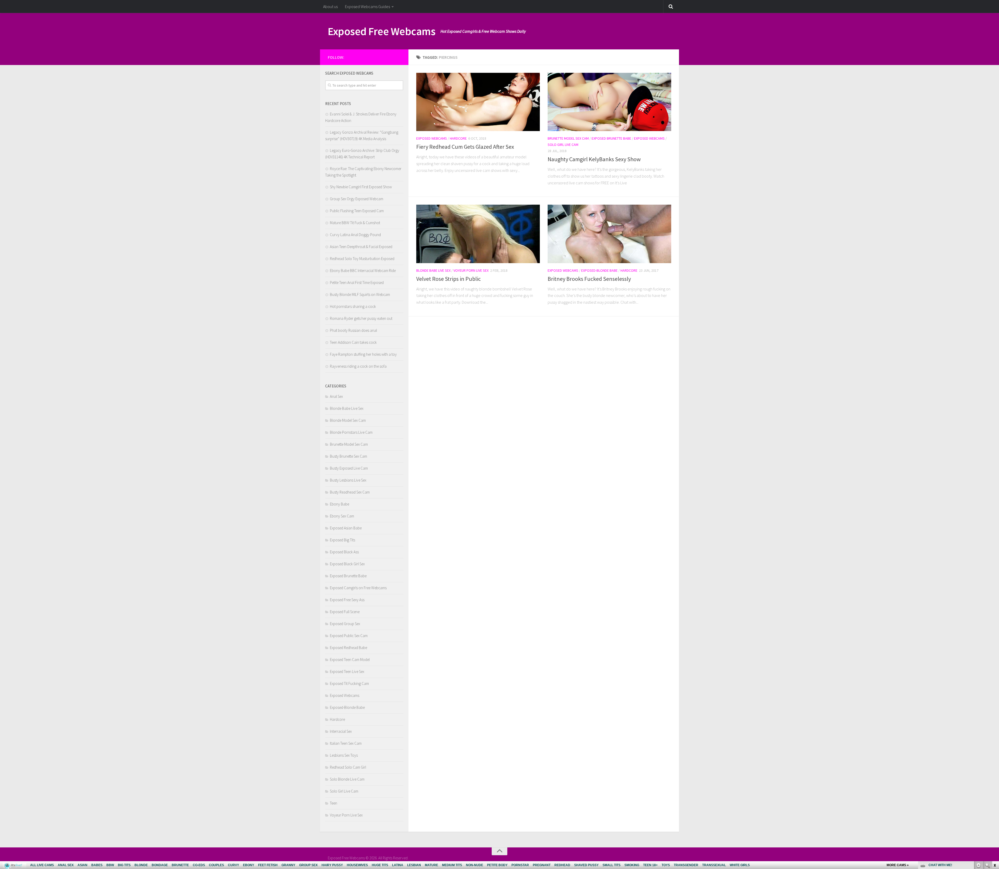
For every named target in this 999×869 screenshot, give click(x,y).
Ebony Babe (339, 504)
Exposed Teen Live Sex (347, 671)
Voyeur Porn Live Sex (471, 270)
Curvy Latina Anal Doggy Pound (355, 234)
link (994, 787)
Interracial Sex (341, 731)
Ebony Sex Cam (342, 516)
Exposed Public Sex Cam (349, 635)
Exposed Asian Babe (346, 528)
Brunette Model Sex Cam (568, 138)
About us (330, 6)
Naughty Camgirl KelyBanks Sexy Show (594, 159)
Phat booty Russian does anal (353, 330)
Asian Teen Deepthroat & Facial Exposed (361, 246)
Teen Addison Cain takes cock (353, 342)
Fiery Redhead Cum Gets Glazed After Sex (465, 146)
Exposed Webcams (431, 138)
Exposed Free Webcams (381, 31)
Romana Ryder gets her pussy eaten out (361, 318)
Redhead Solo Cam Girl (348, 767)
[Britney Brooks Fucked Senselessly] (609, 234)
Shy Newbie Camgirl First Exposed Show (361, 186)
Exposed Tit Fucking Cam (349, 683)
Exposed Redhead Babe (348, 647)
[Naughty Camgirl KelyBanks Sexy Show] (609, 102)
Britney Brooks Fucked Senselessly (589, 278)
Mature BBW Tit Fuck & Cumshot (355, 222)
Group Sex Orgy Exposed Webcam (356, 198)
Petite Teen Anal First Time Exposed (357, 282)
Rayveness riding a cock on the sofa (358, 366)
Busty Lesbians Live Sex (348, 480)
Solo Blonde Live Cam (347, 779)
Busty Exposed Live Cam (349, 468)
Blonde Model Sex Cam (348, 420)
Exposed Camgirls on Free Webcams (358, 587)
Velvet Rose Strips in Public (448, 278)
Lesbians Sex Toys (344, 755)
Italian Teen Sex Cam (346, 743)
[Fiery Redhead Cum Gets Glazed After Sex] (478, 102)
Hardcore (458, 138)
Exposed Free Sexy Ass (347, 599)
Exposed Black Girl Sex (347, 563)
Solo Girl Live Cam (563, 144)
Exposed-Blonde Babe (599, 270)
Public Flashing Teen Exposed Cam (357, 210)
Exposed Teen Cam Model (350, 659)
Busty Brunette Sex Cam (348, 456)
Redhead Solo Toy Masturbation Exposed (362, 258)
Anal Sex (336, 396)
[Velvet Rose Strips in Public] (478, 234)
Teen (333, 803)
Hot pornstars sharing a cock (353, 306)
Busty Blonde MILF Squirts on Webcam (360, 294)
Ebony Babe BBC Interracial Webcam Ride (363, 270)
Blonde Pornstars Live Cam (351, 432)
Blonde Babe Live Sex (433, 270)
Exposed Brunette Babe (611, 138)
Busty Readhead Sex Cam (350, 492)
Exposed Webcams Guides (367, 6)
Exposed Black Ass (344, 551)
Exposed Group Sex (345, 623)
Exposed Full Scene (345, 611)
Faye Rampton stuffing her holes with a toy (363, 354)
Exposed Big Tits (342, 539)
